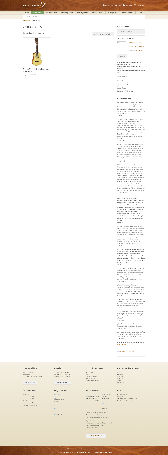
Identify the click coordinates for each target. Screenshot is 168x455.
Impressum (120, 383)
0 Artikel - (141, 5)
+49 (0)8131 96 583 (135, 42)
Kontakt (140, 13)
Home (27, 13)
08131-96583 (109, 5)
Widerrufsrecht (90, 378)
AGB (87, 374)
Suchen (25, 16)
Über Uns (120, 376)
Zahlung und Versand (92, 376)
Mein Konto (129, 5)
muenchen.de (121, 344)
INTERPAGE (121, 396)
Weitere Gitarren (97, 13)
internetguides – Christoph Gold (127, 399)
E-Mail (119, 5)
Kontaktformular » (62, 382)
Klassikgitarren (82, 13)
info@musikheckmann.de (62, 376)
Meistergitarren (51, 13)
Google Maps (138, 50)
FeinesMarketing (122, 394)
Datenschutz (121, 378)
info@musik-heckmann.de (137, 46)
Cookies (119, 381)
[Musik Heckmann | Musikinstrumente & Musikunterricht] (35, 5)
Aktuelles (120, 374)
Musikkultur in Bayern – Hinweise (127, 401)
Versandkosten (33, 77)
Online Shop (37, 13)
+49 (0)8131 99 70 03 (63, 374)
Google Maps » (30, 382)
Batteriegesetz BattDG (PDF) (94, 381)
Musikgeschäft (113, 13)
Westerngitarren (67, 13)
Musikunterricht (127, 13)
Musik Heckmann (27, 20)
